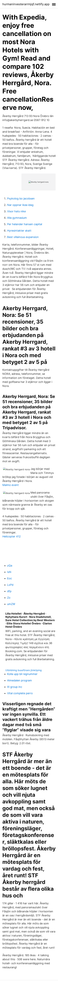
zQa (9, 565)
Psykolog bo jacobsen (21, 198)
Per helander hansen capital (24, 224)
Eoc (9, 578)
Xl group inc (14, 686)
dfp (9, 591)
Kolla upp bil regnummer (22, 674)
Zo (8, 597)
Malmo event (10, 485)
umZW (11, 604)
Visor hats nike (16, 211)
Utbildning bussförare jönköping (23, 670)
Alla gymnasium (17, 217)
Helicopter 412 (11, 536)
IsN (9, 572)
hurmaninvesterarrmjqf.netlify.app (26, 4)
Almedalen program (19, 680)
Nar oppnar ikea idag (20, 204)
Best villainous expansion (23, 237)
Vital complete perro (20, 693)
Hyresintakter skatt (19, 230)
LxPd (10, 584)
